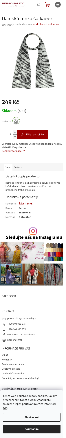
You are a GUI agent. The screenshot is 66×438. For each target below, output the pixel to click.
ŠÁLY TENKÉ (25, 204)
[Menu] (57, 4)
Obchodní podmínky (13, 373)
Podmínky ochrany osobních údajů (20, 378)
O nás (5, 355)
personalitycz (14, 340)
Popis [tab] (8, 167)
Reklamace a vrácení (13, 364)
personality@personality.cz (22, 318)
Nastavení (31, 417)
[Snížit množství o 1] (15, 136)
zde (5, 408)
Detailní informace (12, 151)
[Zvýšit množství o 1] (15, 132)
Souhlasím (32, 429)
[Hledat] (38, 4)
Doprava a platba (11, 369)
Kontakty (7, 360)
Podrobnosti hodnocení (46, 24)
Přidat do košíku (34, 134)
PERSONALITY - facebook (21, 335)
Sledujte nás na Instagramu (34, 237)
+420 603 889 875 (16, 324)
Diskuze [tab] (18, 167)
